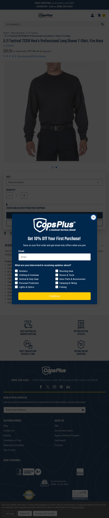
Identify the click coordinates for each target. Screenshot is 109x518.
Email (21, 251)
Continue (54, 296)
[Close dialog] (93, 217)
